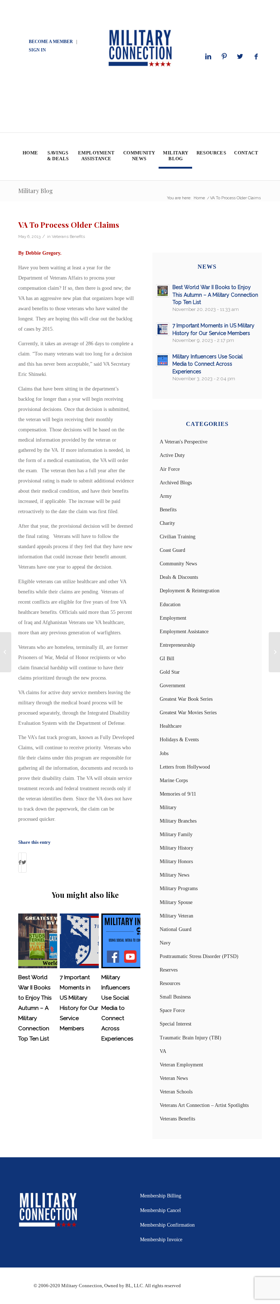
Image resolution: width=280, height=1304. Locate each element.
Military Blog (35, 191)
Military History (176, 848)
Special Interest (175, 1024)
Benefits (168, 509)
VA (163, 1051)
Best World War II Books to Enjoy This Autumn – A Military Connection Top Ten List (35, 1008)
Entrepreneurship (177, 645)
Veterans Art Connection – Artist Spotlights (204, 1105)
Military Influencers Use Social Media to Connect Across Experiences (117, 1008)
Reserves (169, 970)
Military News (174, 875)
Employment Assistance (184, 631)
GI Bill (167, 658)
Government (172, 685)
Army (166, 496)
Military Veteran (176, 916)
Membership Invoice (161, 1239)
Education (170, 604)
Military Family (176, 834)
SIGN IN (37, 50)
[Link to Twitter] (240, 56)
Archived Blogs (176, 482)
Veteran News (174, 1078)
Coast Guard (172, 550)
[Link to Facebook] (256, 56)
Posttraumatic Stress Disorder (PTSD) (199, 956)
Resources (170, 983)
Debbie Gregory (43, 253)
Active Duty (172, 455)
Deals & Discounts (179, 577)
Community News (178, 563)
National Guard (175, 929)
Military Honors (176, 861)
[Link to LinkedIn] (208, 56)
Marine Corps (174, 780)
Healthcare (171, 726)
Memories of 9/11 (178, 794)
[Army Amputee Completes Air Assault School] (5, 652)
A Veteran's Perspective (183, 442)
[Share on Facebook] (20, 862)
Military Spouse (176, 902)
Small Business (175, 997)
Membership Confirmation (167, 1225)
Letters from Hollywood (185, 767)
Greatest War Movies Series (188, 712)
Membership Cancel (160, 1210)
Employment (173, 618)
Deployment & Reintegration (189, 590)
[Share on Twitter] (24, 862)
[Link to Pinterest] (224, 56)
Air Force (170, 469)
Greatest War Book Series (186, 699)
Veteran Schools (176, 1092)
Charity (167, 523)
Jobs (164, 753)
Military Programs (179, 888)
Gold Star (170, 672)
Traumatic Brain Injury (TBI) (190, 1037)
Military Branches (178, 821)
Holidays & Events (179, 739)
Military (168, 807)
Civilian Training (177, 536)
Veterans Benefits (68, 236)
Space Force (172, 1010)
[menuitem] (30, 157)
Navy (165, 943)
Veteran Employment (181, 1065)
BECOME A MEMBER (51, 41)
